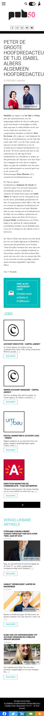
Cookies (8, 706)
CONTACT (22, 712)
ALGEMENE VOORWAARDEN (15, 704)
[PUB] (22, 16)
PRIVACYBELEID (33, 704)
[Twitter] (27, 27)
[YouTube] (31, 27)
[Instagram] (17, 27)
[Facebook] (12, 27)
